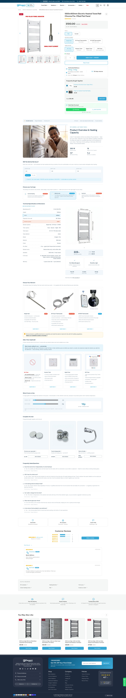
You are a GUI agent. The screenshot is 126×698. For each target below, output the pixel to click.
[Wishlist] (104, 5)
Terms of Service (86, 674)
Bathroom (28, 175)
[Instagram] (22, 669)
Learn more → (36, 328)
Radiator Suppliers (69, 689)
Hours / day (27, 400)
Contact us (34, 684)
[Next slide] (106, 614)
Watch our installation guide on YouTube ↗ (36, 335)
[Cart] (107, 5)
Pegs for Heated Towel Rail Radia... (82, 91)
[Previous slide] (103, 614)
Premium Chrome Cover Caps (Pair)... (83, 84)
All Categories (51, 687)
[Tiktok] (28, 669)
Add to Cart (102, 98)
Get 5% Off (106, 663)
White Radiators (52, 678)
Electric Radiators (52, 685)
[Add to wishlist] (106, 14)
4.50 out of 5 (39, 537)
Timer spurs (81, 584)
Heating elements (53, 584)
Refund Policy (85, 680)
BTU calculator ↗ (76, 277)
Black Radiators (51, 674)
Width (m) (53, 168)
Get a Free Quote (52, 689)
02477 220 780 (82, 1)
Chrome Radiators (52, 676)
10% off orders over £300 (51, 1)
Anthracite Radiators (53, 680)
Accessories (71, 5)
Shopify (70, 696)
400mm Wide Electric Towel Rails (30, 9)
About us (21, 684)
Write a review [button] (90, 538)
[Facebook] (20, 669)
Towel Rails (44, 5)
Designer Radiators (52, 682)
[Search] (97, 5)
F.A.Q (66, 680)
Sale (87, 5)
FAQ (50, 587)
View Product (29, 648)
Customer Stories (69, 685)
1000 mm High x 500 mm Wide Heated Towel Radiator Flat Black (96, 641)
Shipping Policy (85, 678)
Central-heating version (26, 587)
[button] (19, 33)
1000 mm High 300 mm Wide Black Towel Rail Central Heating (27, 641)
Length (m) (27, 168)
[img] (29, 549)
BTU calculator (24, 584)
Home (19, 9)
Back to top (109, 695)
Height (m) (79, 168)
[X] (25, 669)
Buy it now (86, 63)
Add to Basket (38, 456)
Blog (66, 682)
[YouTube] (33, 669)
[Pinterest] (30, 669)
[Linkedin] (35, 669)
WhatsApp (76, 109)
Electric (62, 5)
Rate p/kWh (27, 403)
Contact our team (82, 587)
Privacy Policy (85, 676)
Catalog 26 (67, 678)
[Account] (100, 5)
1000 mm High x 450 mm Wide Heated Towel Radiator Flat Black (73, 641)
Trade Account (68, 687)
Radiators (53, 5)
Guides (80, 5)
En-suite (33, 175)
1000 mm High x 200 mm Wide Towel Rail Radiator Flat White (51, 641)
